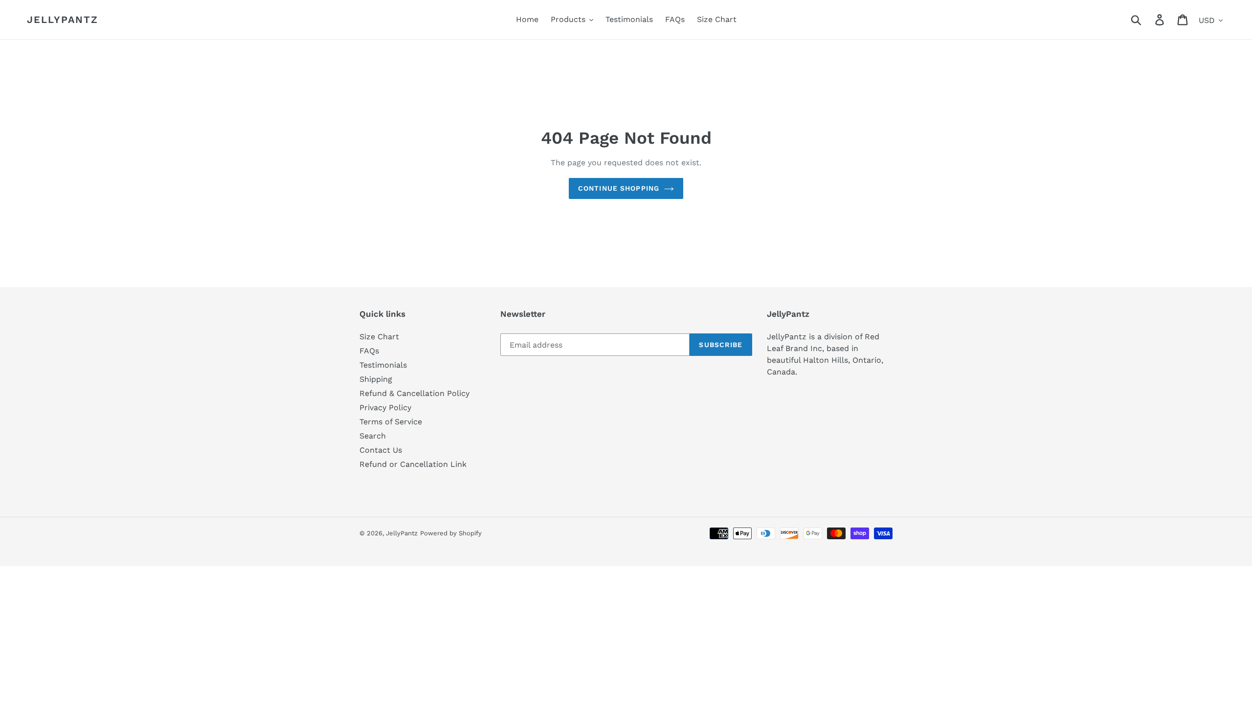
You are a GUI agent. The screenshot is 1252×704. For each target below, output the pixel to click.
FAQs (369, 350)
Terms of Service (390, 421)
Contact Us (380, 450)
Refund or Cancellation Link (413, 464)
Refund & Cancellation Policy (414, 393)
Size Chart (379, 336)
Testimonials (383, 365)
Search (372, 435)
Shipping (375, 379)
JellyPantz (62, 19)
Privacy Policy (385, 407)
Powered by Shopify (451, 533)
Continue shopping (618, 188)
